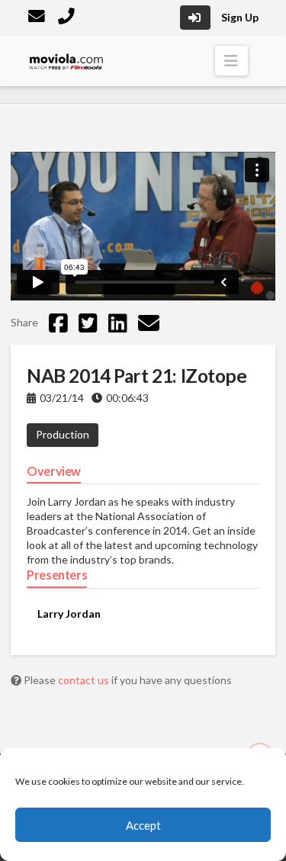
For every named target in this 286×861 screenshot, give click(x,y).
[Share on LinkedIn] (117, 323)
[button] (231, 60)
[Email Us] (38, 17)
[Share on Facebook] (58, 323)
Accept (143, 825)
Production (62, 434)
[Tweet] (88, 323)
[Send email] (148, 323)
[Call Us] (68, 17)
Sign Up (240, 17)
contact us (84, 679)
